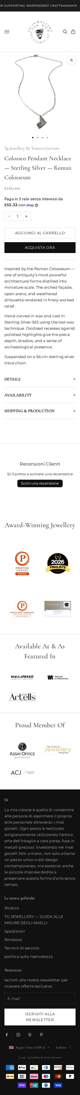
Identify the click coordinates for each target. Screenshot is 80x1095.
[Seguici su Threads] (30, 1035)
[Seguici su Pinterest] (41, 1035)
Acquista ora (40, 247)
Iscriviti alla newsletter (40, 1017)
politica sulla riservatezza (28, 956)
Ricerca (11, 908)
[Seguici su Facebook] (6, 1035)
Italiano (61, 1047)
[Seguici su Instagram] (18, 1035)
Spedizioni (14, 931)
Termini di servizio (21, 948)
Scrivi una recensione (40, 483)
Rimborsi (13, 939)
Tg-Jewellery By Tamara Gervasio (31, 148)
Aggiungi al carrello (40, 233)
